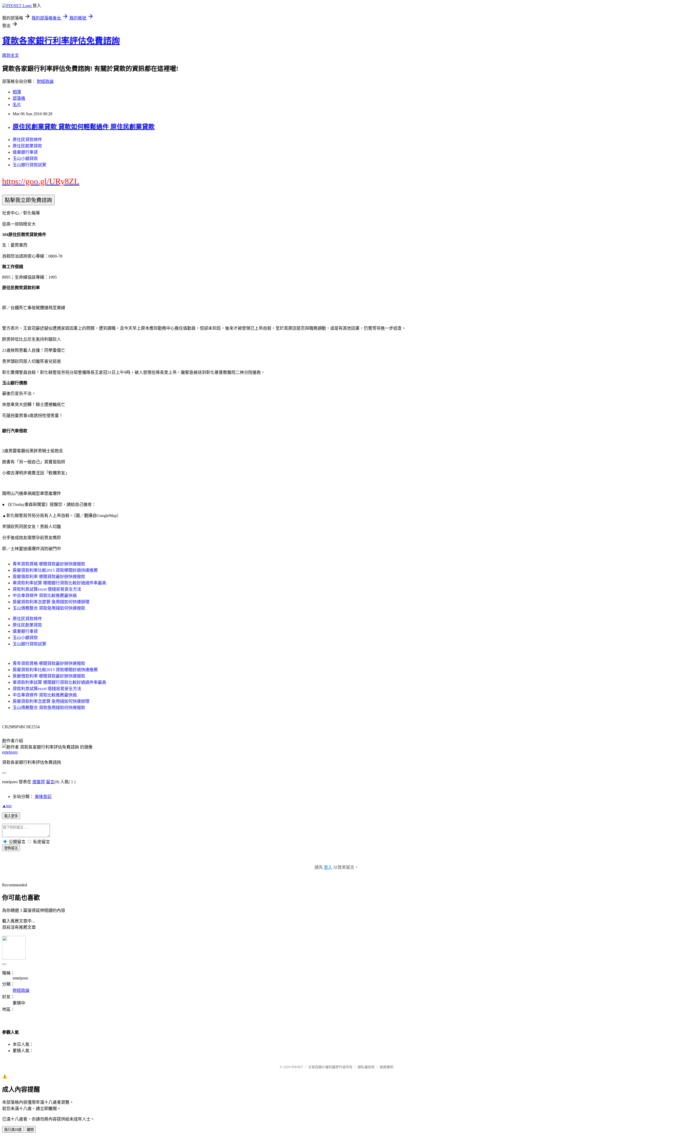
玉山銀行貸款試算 (29, 165)
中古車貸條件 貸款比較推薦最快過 (45, 595)
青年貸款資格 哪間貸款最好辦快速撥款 (49, 564)
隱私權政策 (366, 1067)
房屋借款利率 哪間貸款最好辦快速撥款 (49, 576)
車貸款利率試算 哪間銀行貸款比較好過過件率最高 (59, 583)
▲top (7, 805)
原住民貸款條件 (27, 139)
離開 (30, 1130)
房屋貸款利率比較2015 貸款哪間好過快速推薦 (55, 570)
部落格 (19, 98)
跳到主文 (10, 55)
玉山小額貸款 (25, 158)
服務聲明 (386, 1067)
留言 (50, 782)
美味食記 (43, 796)
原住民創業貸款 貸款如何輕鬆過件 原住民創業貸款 (84, 126)
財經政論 (45, 81)
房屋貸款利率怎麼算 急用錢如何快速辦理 (51, 602)
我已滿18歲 (13, 1130)
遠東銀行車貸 (25, 152)
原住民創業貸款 (27, 146)
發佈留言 (11, 848)
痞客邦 (38, 782)
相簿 (17, 92)
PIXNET (297, 1067)
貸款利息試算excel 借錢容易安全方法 (47, 589)
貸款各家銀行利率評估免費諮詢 (61, 41)
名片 (17, 104)
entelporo (10, 752)
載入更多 (11, 816)
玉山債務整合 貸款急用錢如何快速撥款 (49, 608)
